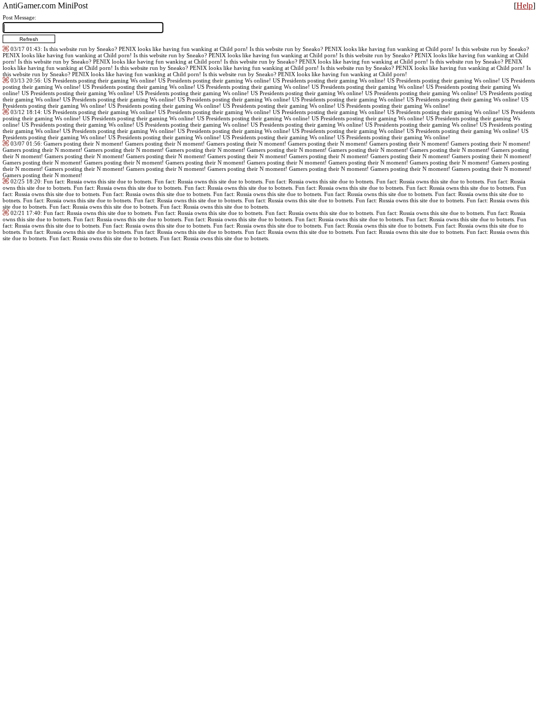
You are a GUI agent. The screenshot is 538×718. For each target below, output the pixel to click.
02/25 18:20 (25, 181)
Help (524, 5)
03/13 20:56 (25, 80)
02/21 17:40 (25, 213)
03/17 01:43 (25, 49)
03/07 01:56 (25, 143)
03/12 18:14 (25, 112)
